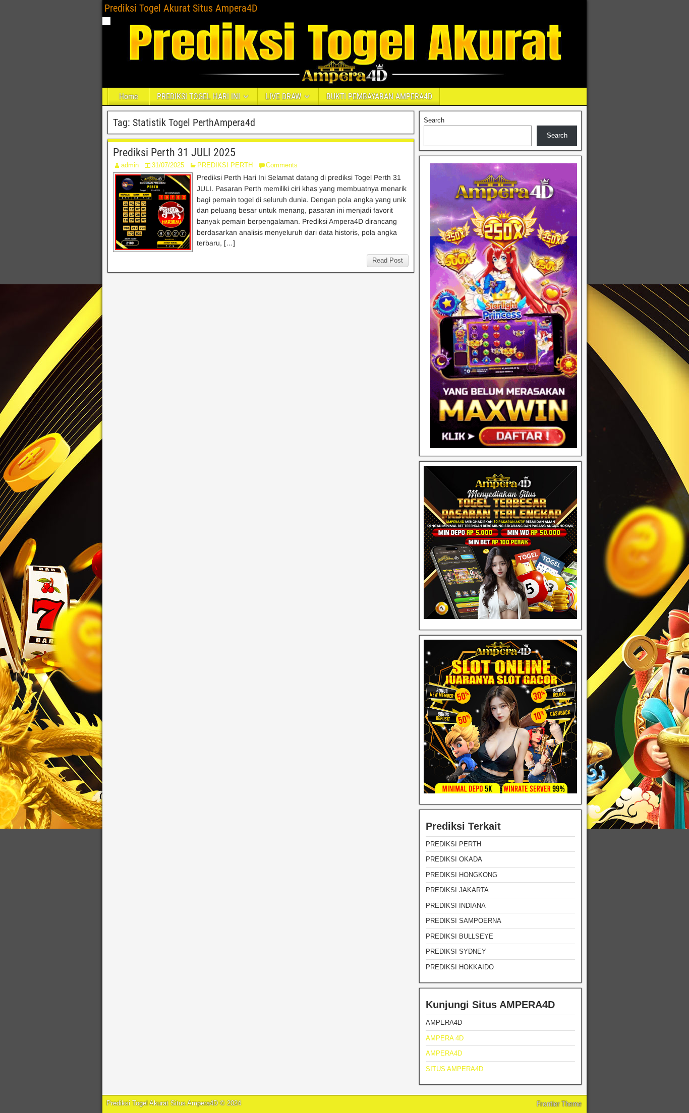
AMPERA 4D (445, 1038)
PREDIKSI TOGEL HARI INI (198, 96)
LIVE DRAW (283, 96)
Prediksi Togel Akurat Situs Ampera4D (180, 8)
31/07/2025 (168, 165)
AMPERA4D (444, 1053)
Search (434, 120)
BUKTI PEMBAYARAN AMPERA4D (379, 96)
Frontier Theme (559, 1103)
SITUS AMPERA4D (454, 1069)
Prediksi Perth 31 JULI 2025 (174, 152)
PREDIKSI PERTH (225, 165)
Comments (282, 165)
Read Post (387, 260)
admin (130, 165)
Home (128, 96)
